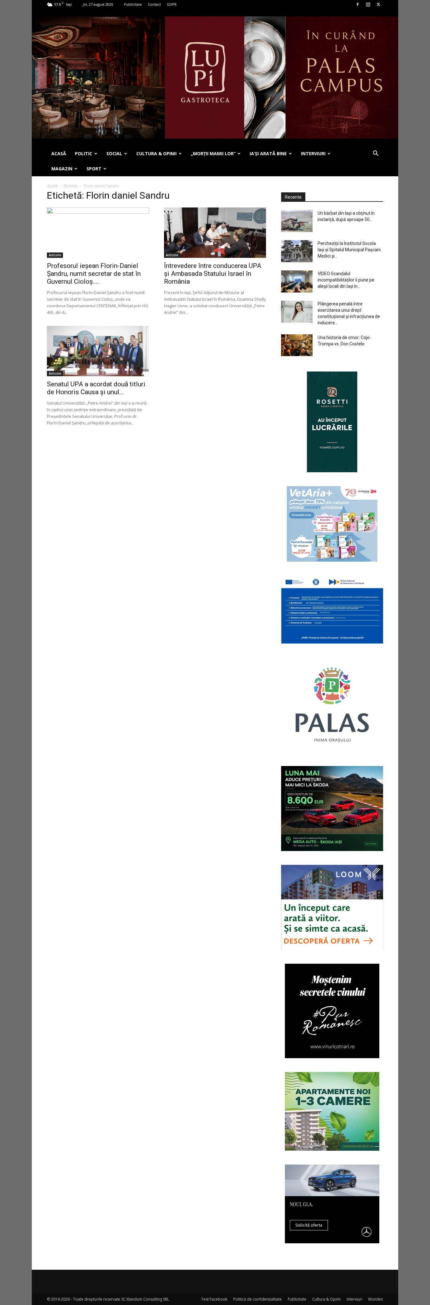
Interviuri (354, 1299)
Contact (154, 4)
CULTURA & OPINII (156, 153)
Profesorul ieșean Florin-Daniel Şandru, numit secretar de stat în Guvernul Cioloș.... (94, 273)
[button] (375, 154)
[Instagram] (368, 4)
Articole (55, 255)
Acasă (52, 186)
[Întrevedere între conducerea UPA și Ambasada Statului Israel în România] (215, 232)
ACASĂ (58, 153)
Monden (375, 1299)
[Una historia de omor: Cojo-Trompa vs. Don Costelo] (297, 345)
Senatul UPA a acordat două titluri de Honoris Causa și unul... (96, 388)
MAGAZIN (61, 169)
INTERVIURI (313, 153)
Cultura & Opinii (326, 1299)
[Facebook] (357, 4)
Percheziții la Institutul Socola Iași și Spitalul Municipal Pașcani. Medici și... (350, 249)
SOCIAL (114, 153)
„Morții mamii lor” (213, 153)
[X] (378, 4)
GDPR (172, 4)
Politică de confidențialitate (257, 1299)
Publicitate (133, 4)
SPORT (94, 169)
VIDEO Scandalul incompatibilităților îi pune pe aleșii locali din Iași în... (346, 280)
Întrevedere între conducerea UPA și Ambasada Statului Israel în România (212, 273)
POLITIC (83, 153)
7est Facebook (214, 1299)
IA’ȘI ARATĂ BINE (268, 153)
